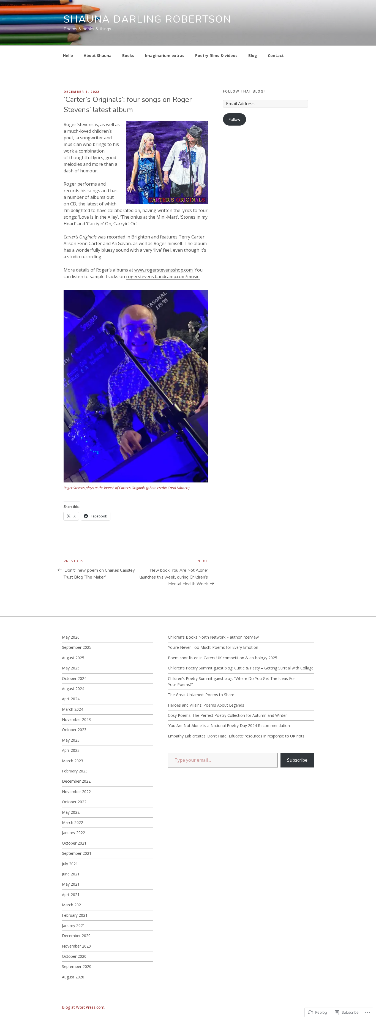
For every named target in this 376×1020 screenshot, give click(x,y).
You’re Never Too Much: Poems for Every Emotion (213, 647)
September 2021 (76, 853)
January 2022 (73, 832)
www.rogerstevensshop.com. (164, 270)
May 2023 (71, 740)
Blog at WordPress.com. (83, 1007)
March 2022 (72, 822)
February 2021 (75, 915)
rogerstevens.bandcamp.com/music (163, 276)
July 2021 (70, 863)
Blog (252, 55)
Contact (276, 55)
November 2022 (76, 791)
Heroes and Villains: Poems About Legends (206, 705)
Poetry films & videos (216, 55)
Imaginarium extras (164, 55)
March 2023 (72, 760)
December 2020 (76, 935)
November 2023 (76, 719)
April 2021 (71, 894)
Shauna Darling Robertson (147, 19)
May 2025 (71, 668)
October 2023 (74, 729)
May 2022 (71, 812)
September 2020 (76, 966)
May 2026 (71, 637)
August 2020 (73, 977)
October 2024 (74, 678)
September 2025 (76, 647)
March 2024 (72, 709)
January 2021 (73, 925)
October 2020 (74, 956)
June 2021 (71, 874)
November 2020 (76, 946)
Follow (234, 119)
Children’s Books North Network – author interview (213, 637)
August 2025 (73, 657)
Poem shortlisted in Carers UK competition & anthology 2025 (222, 657)
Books (128, 55)
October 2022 (74, 801)
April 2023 (71, 750)
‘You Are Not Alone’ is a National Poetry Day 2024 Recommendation (229, 725)
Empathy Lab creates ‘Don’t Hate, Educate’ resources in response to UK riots (236, 736)
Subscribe (297, 760)
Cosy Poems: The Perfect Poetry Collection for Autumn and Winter (227, 715)
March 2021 (72, 904)
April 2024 (71, 698)
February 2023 (75, 771)
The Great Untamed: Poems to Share (201, 694)
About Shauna (97, 55)
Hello (68, 55)
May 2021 (71, 884)
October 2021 (74, 843)
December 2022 (76, 781)
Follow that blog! (244, 91)
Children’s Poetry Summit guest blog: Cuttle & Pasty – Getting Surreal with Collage (241, 668)
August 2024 (73, 688)
